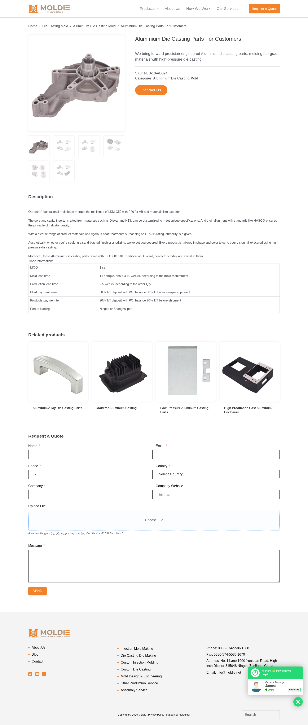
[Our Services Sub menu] (241, 8)
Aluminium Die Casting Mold (94, 26)
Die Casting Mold (55, 26)
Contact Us (151, 90)
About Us (172, 8)
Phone (33, 466)
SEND (37, 591)
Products (147, 8)
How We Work (198, 8)
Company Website (169, 486)
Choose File (154, 520)
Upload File (37, 506)
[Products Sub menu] (158, 8)
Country (161, 466)
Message (35, 545)
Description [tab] (40, 196)
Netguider (184, 714)
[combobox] (32, 474)
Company (35, 486)
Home (32, 26)
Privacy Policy (156, 714)
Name (32, 446)
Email (160, 446)
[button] (119, 40)
